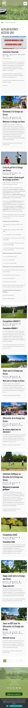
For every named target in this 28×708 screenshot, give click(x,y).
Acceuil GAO (6, 54)
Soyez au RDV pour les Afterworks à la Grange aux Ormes (13, 626)
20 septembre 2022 (14, 117)
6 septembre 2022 (14, 537)
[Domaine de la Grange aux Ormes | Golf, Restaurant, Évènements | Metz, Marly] (4, 3)
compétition (5, 548)
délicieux (22, 645)
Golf (8, 55)
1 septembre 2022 (14, 632)
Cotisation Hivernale (10, 51)
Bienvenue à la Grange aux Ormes (13, 113)
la (24, 546)
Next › (22, 660)
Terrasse (20, 118)
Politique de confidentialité (16, 706)
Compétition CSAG (10, 534)
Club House (16, 118)
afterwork (5, 647)
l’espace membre (6, 348)
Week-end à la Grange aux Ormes (13, 372)
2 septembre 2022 (14, 581)
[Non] (26, 703)
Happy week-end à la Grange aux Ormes (14, 577)
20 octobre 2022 (14, 54)
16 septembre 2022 (14, 173)
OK (7, 706)
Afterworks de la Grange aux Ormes (14, 419)
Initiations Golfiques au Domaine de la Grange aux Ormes (13, 476)
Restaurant (20, 425)
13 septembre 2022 (14, 323)
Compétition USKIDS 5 (11, 321)
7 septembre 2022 (14, 482)
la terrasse (5, 594)
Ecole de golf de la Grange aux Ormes (13, 169)
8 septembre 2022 (14, 423)
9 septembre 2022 (14, 376)
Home (2, 22)
